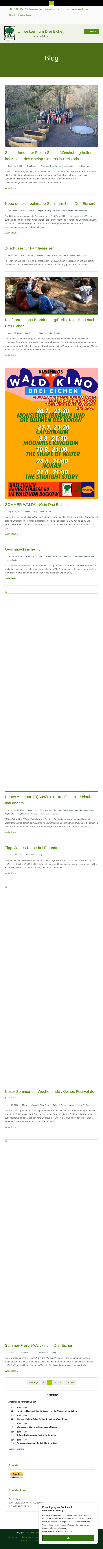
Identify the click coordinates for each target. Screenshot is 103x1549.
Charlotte (30, 556)
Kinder (80, 166)
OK (68, 1538)
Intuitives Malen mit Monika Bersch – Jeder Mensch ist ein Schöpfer (48, 1411)
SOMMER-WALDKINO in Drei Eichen (36, 505)
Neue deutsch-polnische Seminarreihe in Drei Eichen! (50, 203)
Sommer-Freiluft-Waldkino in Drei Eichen (39, 1345)
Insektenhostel (11, 560)
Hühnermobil (89, 556)
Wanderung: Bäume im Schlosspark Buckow (37, 1427)
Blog (52, 166)
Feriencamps (81, 255)
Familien (54, 255)
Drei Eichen (32, 166)
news (86, 166)
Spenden (93, 31)
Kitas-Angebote (55, 333)
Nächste (70, 1382)
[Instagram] (49, 1544)
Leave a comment (40, 1352)
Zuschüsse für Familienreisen (29, 248)
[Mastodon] (57, 1544)
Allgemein (45, 166)
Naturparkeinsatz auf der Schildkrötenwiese (37, 1443)
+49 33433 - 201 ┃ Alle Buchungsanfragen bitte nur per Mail (34, 9)
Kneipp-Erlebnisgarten (64, 166)
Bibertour (67, 556)
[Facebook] (45, 1544)
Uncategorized (54, 814)
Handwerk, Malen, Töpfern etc (65, 211)
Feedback (26, 1541)
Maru (27, 512)
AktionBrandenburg (54, 556)
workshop (83, 211)
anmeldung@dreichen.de (77, 9)
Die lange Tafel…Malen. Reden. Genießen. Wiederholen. (42, 1419)
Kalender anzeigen (16, 1448)
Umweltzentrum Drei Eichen (41, 31)
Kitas (46, 333)
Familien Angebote (67, 255)
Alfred (31, 211)
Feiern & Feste (44, 512)
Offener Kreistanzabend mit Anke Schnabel (36, 1435)
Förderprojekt (77, 556)
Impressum (27, 1537)
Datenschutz (67, 1531)
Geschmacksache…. (22, 549)
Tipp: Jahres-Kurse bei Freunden (32, 848)
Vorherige (33, 1382)
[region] (68, 1523)
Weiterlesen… (12, 188)
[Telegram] (53, 1544)
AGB (35, 1541)
